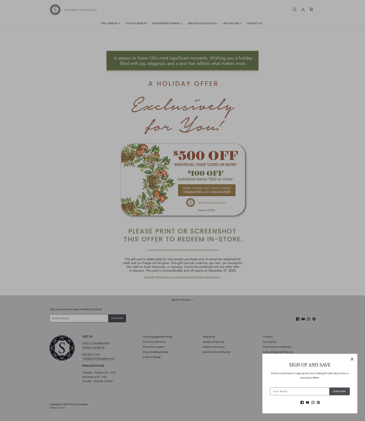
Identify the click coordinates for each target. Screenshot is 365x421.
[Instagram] (313, 402)
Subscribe (339, 391)
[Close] (352, 359)
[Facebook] (302, 402)
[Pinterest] (318, 402)
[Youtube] (307, 402)
